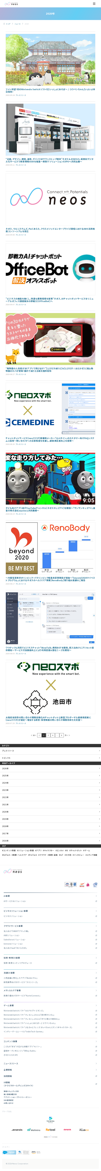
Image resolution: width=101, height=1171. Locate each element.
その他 (68, 855)
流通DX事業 (9, 972)
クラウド (43, 855)
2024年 (5, 782)
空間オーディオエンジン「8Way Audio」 (20, 1050)
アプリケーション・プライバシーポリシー (18, 1097)
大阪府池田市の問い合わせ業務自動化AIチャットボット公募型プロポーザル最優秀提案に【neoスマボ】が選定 (48, 718)
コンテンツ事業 (9, 850)
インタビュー (79, 855)
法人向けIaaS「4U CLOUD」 (15, 948)
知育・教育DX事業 (12, 957)
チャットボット (76, 850)
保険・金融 (53, 855)
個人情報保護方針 (10, 1094)
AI (67, 850)
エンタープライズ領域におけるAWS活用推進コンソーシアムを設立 (50, 230)
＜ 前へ (33, 735)
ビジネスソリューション (13, 916)
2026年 (5, 768)
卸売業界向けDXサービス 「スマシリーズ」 (21, 982)
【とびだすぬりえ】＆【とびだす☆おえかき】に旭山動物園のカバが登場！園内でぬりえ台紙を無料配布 (49, 369)
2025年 (5, 775)
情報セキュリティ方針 (11, 1091)
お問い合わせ (9, 1103)
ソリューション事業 (26, 850)
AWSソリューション (11, 935)
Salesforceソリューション (14, 939)
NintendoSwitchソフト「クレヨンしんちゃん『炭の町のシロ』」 (29, 1014)
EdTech (6, 855)
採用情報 (8, 1076)
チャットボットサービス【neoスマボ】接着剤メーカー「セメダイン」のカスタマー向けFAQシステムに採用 (50, 439)
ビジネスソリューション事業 (16, 911)
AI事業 (7, 896)
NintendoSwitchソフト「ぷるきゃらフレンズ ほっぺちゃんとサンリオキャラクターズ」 (38, 1027)
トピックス (6, 758)
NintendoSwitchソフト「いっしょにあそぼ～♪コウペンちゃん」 (30, 1023)
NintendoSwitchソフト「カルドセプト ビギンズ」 (24, 1010)
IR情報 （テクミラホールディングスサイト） (19, 1084)
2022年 (5, 797)
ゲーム (87, 850)
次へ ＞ (67, 735)
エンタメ (60, 850)
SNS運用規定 (8, 1100)
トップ (8, 24)
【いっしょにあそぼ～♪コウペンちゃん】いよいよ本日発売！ (50, 90)
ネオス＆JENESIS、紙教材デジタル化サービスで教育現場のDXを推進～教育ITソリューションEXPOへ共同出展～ (50, 160)
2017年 (5, 833)
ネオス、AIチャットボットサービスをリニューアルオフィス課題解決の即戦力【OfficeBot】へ (50, 300)
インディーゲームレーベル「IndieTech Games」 (24, 1031)
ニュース (18, 24)
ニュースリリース (11, 1063)
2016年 (5, 840)
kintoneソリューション (13, 943)
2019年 (5, 819)
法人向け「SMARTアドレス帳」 (16, 931)
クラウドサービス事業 (13, 926)
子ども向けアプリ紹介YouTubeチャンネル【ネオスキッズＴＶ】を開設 (50, 509)
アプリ (38, 850)
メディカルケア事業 (12, 990)
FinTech (33, 855)
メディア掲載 (92, 855)
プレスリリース (21, 95)
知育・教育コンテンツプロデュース (18, 963)
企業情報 (8, 1069)
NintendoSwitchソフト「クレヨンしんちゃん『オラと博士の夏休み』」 (32, 1019)
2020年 (5, 811)
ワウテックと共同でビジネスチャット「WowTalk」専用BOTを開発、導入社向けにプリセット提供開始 (50, 649)
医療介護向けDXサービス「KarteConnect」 (22, 995)
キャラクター (49, 850)
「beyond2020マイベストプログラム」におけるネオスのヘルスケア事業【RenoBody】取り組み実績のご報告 (50, 579)
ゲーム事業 (9, 1005)
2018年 (5, 826)
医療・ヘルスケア (20, 855)
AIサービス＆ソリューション (15, 901)
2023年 (5, 790)
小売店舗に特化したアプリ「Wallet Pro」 (20, 978)
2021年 (5, 804)
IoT (61, 855)
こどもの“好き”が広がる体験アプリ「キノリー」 (23, 1046)
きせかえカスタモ (11, 1055)
